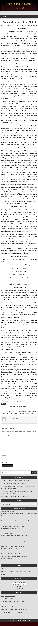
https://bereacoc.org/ (30, 554)
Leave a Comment (32, 25)
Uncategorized (22, 406)
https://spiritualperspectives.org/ (10, 528)
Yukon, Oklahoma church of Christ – (12, 606)
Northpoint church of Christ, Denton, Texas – (14, 609)
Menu (4, 17)
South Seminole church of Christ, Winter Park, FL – (16, 615)
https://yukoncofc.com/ (29, 541)
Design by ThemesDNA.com (19, 623)
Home (3, 568)
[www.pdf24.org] (2, 401)
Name (4, 455)
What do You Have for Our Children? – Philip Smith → (21, 411)
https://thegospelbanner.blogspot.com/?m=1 (14, 535)
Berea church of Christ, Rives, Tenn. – (12, 612)
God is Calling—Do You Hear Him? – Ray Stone (14, 496)
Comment (5, 435)
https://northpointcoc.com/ (9, 548)
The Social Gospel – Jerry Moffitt (19, 22)
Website (4, 462)
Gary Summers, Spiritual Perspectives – (13, 601)
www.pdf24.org (19, 588)
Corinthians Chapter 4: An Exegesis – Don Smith (15, 480)
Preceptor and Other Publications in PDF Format (15, 571)
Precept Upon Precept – (8, 596)
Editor (22, 25)
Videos (3, 574)
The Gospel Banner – (7, 604)
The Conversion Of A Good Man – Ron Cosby (14, 483)
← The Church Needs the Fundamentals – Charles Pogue (17, 413)
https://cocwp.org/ (6, 558)
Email (4, 459)
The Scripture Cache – (8, 598)
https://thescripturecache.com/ (24, 521)
